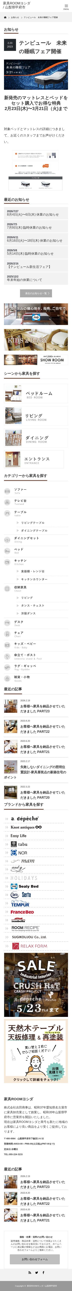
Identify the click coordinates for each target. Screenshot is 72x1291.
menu (66, 9)
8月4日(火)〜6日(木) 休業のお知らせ (33, 214)
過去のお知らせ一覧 (36, 293)
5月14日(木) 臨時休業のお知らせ (30, 253)
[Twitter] (36, 1272)
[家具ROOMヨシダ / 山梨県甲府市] (17, 5)
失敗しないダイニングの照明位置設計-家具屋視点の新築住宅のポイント (35, 772)
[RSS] (29, 1272)
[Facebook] (43, 1272)
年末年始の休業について (24, 280)
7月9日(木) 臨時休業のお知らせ (29, 227)
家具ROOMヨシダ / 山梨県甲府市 (42, 1286)
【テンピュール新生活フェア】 (29, 266)
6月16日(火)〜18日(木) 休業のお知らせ (34, 240)
